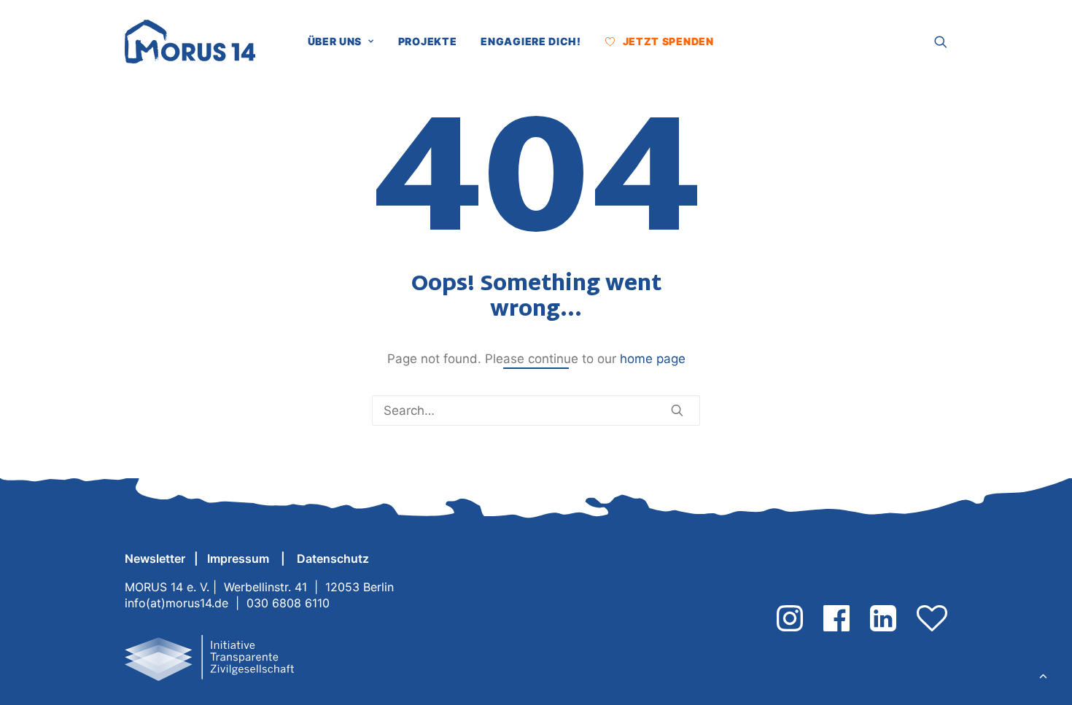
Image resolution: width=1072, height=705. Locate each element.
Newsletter (155, 558)
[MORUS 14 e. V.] (190, 41)
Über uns (335, 41)
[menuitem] (346, 41)
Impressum (239, 558)
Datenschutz (333, 558)
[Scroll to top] (1043, 675)
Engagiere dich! (531, 41)
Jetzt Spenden (668, 41)
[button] (737, 41)
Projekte (427, 41)
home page (652, 358)
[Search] (536, 410)
